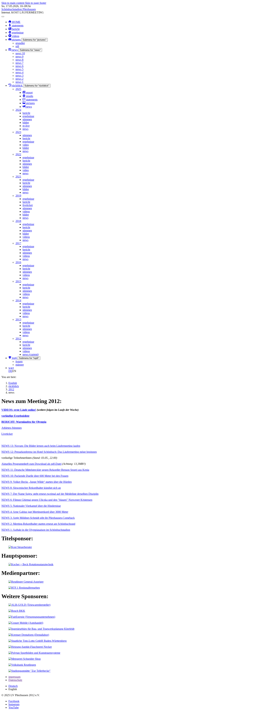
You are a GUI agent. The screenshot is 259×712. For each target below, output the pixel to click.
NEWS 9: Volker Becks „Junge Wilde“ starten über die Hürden (36, 481)
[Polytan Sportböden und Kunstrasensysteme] (34, 652)
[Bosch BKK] (16, 610)
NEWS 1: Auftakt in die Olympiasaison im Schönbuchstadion (35, 529)
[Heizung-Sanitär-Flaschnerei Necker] (30, 646)
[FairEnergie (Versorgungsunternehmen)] (31, 616)
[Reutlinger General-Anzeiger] (26, 581)
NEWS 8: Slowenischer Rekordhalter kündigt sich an (31, 487)
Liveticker (7, 433)
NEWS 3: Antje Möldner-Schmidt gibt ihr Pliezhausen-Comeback (38, 517)
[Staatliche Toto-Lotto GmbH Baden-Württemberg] (37, 640)
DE (10, 370)
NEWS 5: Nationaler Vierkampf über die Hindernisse (31, 505)
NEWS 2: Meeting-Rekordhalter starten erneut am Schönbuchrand (38, 523)
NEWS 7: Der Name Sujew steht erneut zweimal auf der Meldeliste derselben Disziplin (49, 493)
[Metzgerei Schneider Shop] (24, 658)
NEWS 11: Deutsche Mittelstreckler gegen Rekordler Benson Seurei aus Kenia (45, 469)
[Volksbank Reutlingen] (22, 664)
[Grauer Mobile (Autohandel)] (25, 622)
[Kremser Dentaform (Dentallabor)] (28, 634)
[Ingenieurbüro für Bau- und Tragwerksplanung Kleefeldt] (41, 628)
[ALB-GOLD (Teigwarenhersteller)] (29, 604)
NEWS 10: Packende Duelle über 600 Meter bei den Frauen (34, 475)
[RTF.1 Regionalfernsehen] (24, 587)
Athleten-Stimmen (11, 427)
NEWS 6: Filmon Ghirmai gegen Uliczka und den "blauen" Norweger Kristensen (46, 499)
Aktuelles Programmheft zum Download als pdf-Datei (31, 463)
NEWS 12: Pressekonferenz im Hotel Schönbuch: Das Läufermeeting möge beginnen (49, 451)
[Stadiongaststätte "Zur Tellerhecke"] (29, 670)
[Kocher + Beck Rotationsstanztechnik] (30, 564)
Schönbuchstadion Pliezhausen (18, 9)
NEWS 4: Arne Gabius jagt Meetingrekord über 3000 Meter (34, 511)
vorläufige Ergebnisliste (15, 415)
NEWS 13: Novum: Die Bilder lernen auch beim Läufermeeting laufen (40, 445)
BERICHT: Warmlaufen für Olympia (23, 421)
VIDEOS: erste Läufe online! (18, 409)
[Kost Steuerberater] (20, 547)
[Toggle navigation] (2, 16)
